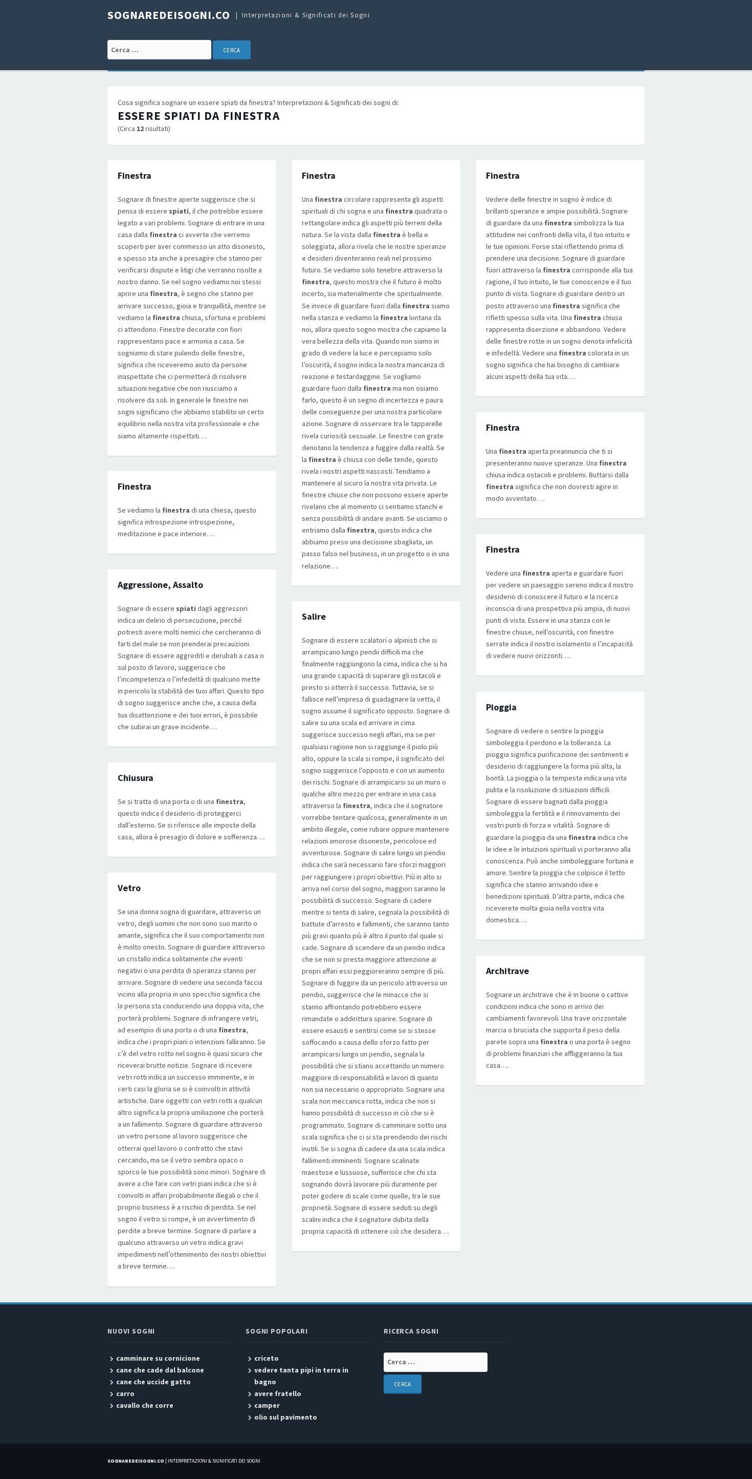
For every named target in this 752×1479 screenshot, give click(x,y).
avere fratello (277, 1393)
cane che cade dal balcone (160, 1370)
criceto (266, 1358)
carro (125, 1393)
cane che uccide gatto (153, 1381)
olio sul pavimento (285, 1417)
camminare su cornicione (158, 1358)
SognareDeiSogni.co (168, 15)
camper (267, 1405)
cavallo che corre (144, 1405)
